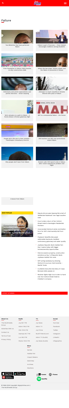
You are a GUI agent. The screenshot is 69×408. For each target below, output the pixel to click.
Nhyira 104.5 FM (24, 341)
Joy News (39, 323)
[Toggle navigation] (65, 3)
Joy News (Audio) (42, 341)
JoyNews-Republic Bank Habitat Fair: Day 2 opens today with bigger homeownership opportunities (50, 247)
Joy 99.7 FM (23, 323)
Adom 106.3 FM (24, 326)
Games (29, 350)
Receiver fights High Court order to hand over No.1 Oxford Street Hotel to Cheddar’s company (52, 277)
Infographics (57, 341)
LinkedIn (56, 337)
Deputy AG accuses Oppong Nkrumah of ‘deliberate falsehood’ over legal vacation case (52, 215)
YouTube (56, 323)
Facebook (56, 326)
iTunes (55, 374)
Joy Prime (39, 330)
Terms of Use (6, 336)
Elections (30, 368)
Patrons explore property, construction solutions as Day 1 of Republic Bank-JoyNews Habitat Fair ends (51, 255)
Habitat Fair (31, 353)
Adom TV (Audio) (42, 337)
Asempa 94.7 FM (24, 334)
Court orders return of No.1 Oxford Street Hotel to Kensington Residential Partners (51, 223)
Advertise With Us (7, 328)
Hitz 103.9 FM (23, 330)
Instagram (56, 334)
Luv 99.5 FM (23, 337)
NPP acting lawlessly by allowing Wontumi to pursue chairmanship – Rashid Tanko (50, 263)
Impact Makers (32, 357)
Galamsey (30, 361)
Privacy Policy (6, 339)
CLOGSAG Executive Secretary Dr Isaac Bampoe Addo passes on (51, 270)
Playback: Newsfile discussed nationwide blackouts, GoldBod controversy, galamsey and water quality (52, 239)
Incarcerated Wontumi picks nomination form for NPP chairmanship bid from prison (52, 231)
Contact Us (5, 332)
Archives (30, 364)
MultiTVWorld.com (42, 334)
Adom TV (39, 326)
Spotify (44, 379)
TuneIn (43, 374)
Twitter (55, 330)
